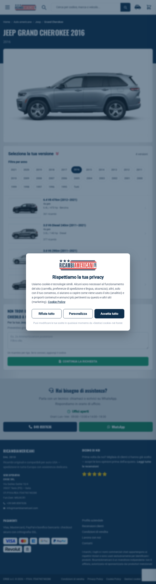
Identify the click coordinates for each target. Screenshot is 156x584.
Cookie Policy (56, 302)
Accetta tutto (109, 314)
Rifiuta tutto (47, 314)
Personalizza (78, 314)
